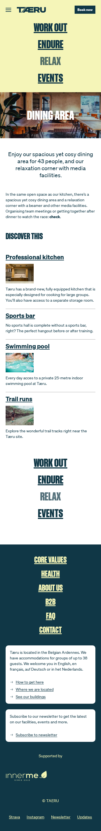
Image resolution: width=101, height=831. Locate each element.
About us (50, 588)
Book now (85, 9)
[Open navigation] (8, 10)
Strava (14, 817)
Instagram (35, 817)
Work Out (50, 27)
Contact (50, 630)
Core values (50, 560)
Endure (50, 44)
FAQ (50, 616)
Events (50, 78)
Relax (50, 61)
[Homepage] (31, 10)
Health (50, 574)
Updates (84, 817)
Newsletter (60, 817)
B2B (50, 602)
